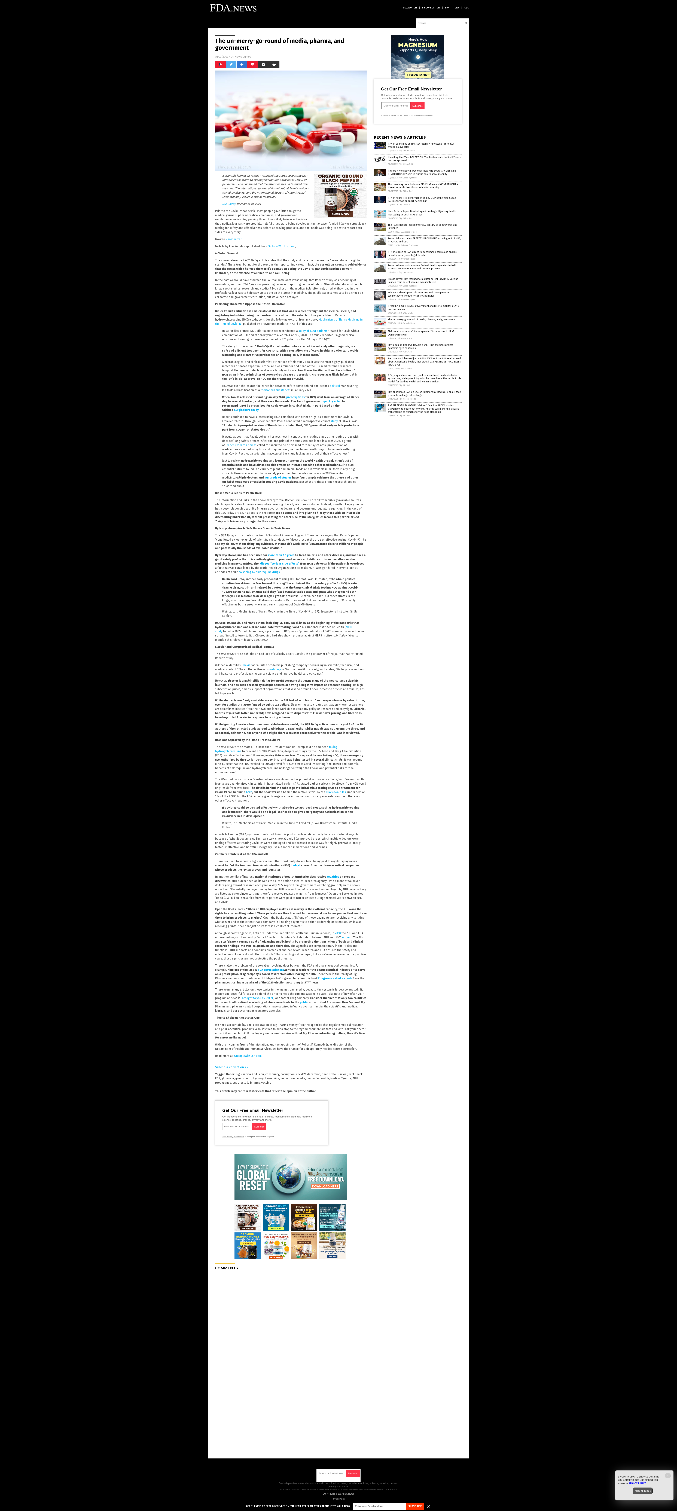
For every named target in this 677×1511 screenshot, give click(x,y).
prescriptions (295, 397)
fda (447, 8)
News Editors (243, 56)
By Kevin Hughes (408, 259)
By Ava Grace (406, 338)
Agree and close (643, 1490)
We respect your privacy (320, 1489)
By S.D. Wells (406, 368)
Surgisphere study (246, 410)
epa (457, 8)
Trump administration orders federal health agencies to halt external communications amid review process (422, 267)
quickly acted (332, 401)
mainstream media (292, 1078)
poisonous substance (275, 390)
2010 (338, 933)
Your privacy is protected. (233, 1137)
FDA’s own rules (336, 792)
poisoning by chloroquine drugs (259, 572)
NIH (355, 1078)
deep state (329, 1074)
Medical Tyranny (340, 1078)
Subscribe (415, 1506)
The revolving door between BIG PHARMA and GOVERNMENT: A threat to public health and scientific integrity (423, 186)
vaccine (266, 1082)
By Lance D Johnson (408, 178)
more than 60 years (281, 555)
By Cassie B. (405, 205)
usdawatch (410, 8)
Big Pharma (243, 1074)
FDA (217, 1078)
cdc (466, 8)
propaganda (223, 1082)
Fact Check (356, 1074)
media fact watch (318, 1078)
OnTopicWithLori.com (281, 246)
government (243, 1078)
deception (313, 1074)
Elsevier (246, 665)
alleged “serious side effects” (279, 563)
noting (346, 937)
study (334, 421)
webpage (275, 669)
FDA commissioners (271, 969)
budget (295, 865)
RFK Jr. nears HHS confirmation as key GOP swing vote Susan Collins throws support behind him (422, 199)
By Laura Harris (406, 272)
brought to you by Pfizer (257, 998)
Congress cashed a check (335, 978)
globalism (227, 1078)
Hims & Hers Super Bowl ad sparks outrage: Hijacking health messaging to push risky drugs (422, 213)
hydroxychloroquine (266, 1078)
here (249, 792)
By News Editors (408, 323)
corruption (288, 1074)
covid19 (301, 1074)
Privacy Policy (338, 1499)
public (304, 1002)
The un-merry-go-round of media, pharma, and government (421, 319)
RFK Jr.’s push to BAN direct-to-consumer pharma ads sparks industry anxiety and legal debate (422, 254)
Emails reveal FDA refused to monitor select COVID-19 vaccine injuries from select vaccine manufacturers (423, 281)
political (335, 386)
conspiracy (272, 1074)
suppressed (240, 1082)
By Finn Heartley (407, 151)
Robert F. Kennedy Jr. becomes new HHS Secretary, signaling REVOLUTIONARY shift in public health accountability (422, 172)
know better (233, 239)
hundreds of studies (277, 477)
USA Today (228, 204)
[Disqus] (291, 1317)
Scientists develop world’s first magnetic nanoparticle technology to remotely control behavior (418, 294)
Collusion (258, 1074)
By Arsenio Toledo (409, 232)
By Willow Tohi (406, 164)
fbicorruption (431, 8)
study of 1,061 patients (313, 331)
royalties (333, 876)
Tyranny (255, 1082)
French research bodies (241, 445)
